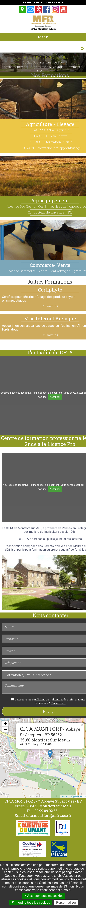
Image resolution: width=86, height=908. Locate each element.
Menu (43, 37)
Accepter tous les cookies (45, 895)
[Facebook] (47, 12)
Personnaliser (66, 902)
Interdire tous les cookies (32, 902)
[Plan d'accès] (22, 12)
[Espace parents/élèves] (39, 12)
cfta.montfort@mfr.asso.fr (49, 815)
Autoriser (55, 396)
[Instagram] (55, 12)
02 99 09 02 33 (46, 810)
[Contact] (30, 12)
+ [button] (5, 723)
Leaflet (64, 796)
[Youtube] (63, 12)
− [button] (5, 729)
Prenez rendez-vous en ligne (43, 2)
